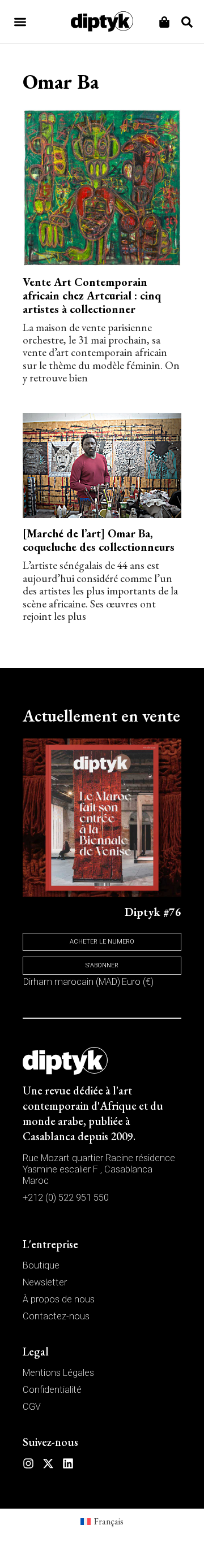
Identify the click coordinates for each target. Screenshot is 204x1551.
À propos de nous (59, 1299)
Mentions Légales (58, 1372)
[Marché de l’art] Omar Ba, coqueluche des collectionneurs (99, 540)
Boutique (41, 1265)
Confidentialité (52, 1389)
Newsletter (45, 1282)
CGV (32, 1406)
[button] (20, 22)
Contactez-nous (56, 1316)
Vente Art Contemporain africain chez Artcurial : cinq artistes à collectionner (92, 295)
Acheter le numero (102, 941)
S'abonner (102, 965)
